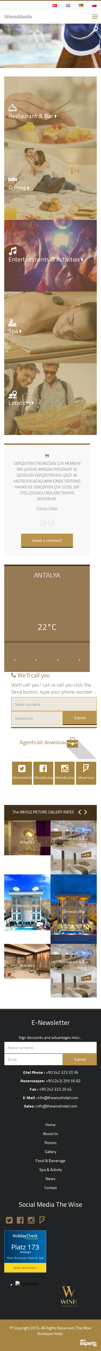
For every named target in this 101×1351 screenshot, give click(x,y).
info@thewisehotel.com (58, 1097)
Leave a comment (47, 540)
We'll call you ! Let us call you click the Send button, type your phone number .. (53, 688)
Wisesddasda (18, 16)
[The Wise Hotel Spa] (68, 1295)
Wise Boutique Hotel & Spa (25, 1258)
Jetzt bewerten (25, 1267)
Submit (80, 718)
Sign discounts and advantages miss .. (50, 1037)
